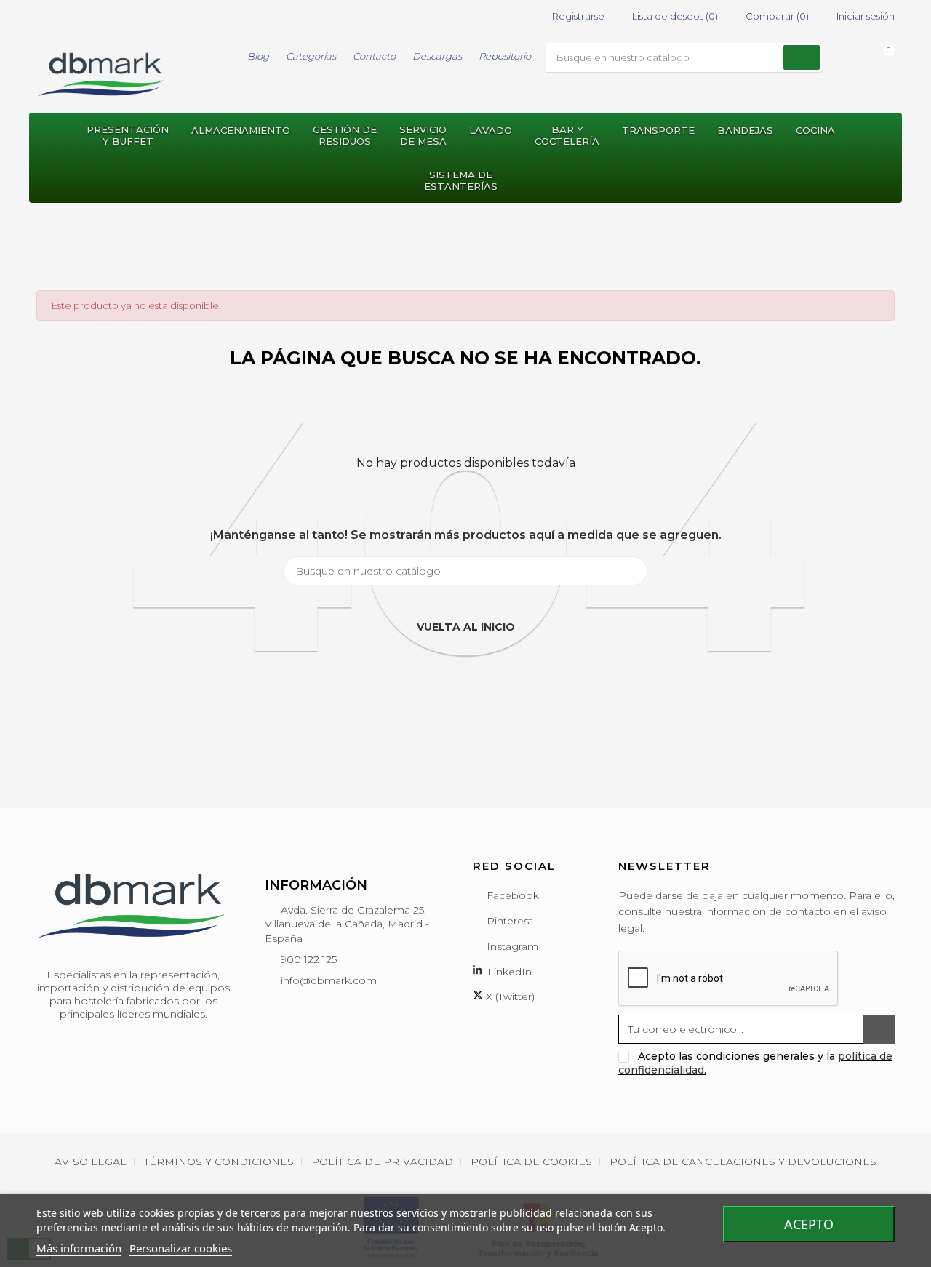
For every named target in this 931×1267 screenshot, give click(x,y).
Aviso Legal (91, 1161)
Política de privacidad (382, 1161)
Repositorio (505, 56)
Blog (258, 56)
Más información (78, 1248)
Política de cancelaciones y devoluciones (743, 1161)
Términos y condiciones (219, 1161)
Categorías (311, 56)
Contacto (374, 56)
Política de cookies (531, 1161)
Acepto (809, 1224)
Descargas (437, 56)
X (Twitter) (509, 996)
